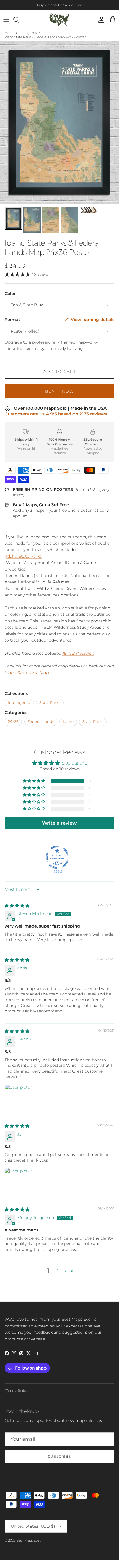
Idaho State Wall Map (27, 672)
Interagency (27, 33)
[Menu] (6, 19)
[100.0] (57, 857)
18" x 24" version (78, 653)
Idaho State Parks (24, 556)
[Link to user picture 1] (18, 1098)
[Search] (19, 19)
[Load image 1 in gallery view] (59, 122)
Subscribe (59, 1456)
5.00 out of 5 (74, 763)
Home (10, 33)
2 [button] (57, 1270)
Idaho (68, 721)
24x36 (13, 721)
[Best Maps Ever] (59, 19)
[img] (17, 905)
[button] (34, 781)
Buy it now (59, 391)
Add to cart (59, 371)
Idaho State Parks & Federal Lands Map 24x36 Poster (45, 37)
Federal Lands (40, 721)
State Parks (49, 702)
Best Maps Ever (28, 1540)
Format (12, 319)
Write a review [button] (59, 823)
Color (10, 293)
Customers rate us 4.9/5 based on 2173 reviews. (56, 414)
